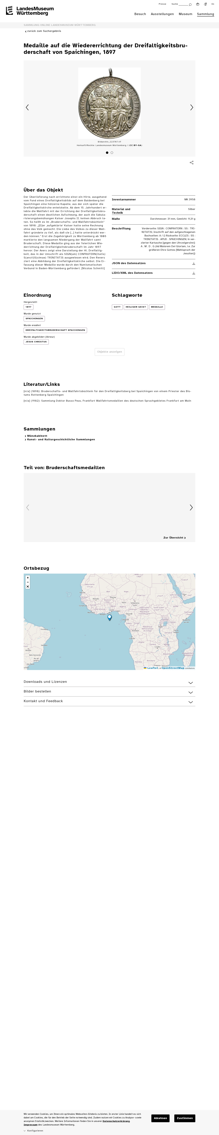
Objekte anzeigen (109, 351)
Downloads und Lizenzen (45, 682)
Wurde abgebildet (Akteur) (39, 337)
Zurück (27, 107)
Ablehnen (160, 1118)
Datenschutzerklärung (116, 1121)
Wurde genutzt (32, 313)
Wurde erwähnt (32, 325)
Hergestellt (30, 302)
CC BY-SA (135, 145)
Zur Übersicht (173, 537)
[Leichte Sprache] (197, 4)
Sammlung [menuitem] (205, 14)
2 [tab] (112, 153)
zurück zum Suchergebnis (44, 31)
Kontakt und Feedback (43, 701)
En (213, 4)
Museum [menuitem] (185, 14)
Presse (162, 4)
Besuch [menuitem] (140, 14)
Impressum (30, 1125)
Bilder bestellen (37, 691)
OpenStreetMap (172, 668)
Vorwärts (191, 107)
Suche (175, 4)
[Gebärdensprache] (205, 4)
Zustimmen (185, 1118)
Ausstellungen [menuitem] (162, 14)
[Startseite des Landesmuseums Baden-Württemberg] (30, 13)
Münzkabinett (37, 436)
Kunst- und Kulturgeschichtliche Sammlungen (61, 439)
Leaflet (152, 668)
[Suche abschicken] (190, 4)
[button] (109, 618)
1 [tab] (107, 153)
